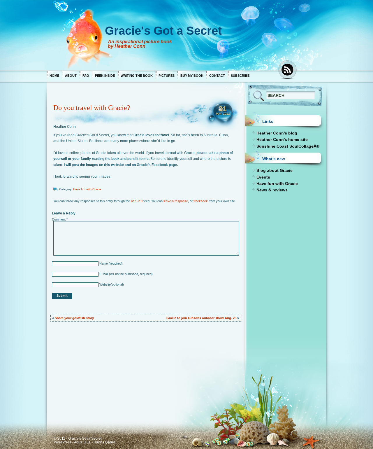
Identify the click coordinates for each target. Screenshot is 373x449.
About (71, 75)
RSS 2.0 (136, 201)
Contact (217, 75)
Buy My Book (191, 75)
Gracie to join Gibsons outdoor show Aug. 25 (201, 318)
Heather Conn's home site (282, 139)
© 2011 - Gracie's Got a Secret (77, 438)
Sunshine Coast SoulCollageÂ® (287, 146)
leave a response (175, 201)
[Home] (160, 35)
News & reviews (272, 190)
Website (104, 284)
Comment (60, 219)
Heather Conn (64, 127)
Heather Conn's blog (276, 133)
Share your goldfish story (74, 318)
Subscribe (240, 75)
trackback (200, 201)
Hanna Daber (104, 442)
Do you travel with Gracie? (91, 107)
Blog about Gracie (274, 170)
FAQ (85, 75)
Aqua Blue (82, 442)
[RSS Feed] (288, 70)
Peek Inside (105, 75)
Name (103, 263)
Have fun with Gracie (87, 189)
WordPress (62, 442)
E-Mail (103, 274)
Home (54, 75)
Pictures (167, 75)
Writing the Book (137, 75)
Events (263, 177)
